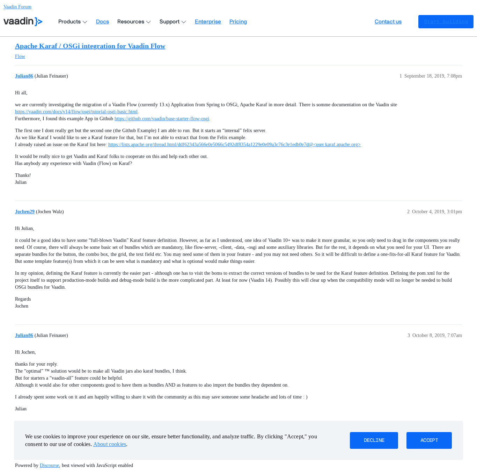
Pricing (238, 21)
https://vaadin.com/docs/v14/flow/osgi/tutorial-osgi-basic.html (76, 111)
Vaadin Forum (17, 6)
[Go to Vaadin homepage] (22, 21)
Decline (374, 440)
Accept (429, 440)
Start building (446, 21)
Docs (102, 21)
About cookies (109, 444)
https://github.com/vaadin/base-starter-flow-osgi (162, 118)
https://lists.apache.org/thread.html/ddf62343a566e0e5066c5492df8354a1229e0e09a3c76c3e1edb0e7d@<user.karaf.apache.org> (234, 144)
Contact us (388, 21)
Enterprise (208, 21)
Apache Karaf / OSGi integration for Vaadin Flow (90, 46)
